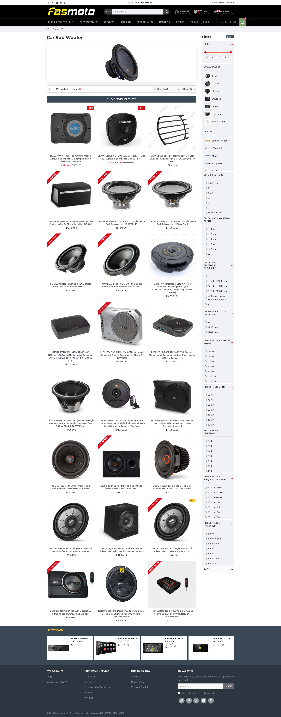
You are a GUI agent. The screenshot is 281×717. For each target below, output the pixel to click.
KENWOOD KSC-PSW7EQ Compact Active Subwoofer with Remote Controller (172, 613)
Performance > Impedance (212, 524)
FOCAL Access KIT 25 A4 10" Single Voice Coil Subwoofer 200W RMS (121, 223)
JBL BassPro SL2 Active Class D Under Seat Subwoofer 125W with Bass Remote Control (172, 423)
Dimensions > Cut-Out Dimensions (216, 313)
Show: (185, 89)
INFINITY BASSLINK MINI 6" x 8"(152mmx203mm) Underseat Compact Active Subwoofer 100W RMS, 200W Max (70, 356)
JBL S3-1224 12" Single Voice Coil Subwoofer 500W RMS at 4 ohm (172, 487)
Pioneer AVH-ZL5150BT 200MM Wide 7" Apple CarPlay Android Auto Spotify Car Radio (128, 638)
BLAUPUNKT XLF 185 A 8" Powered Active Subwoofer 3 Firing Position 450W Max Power (70, 158)
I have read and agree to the (198, 693)
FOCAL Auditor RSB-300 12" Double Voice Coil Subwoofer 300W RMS (121, 285)
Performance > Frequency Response (215, 478)
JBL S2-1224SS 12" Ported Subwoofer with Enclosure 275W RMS (121, 487)
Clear (231, 37)
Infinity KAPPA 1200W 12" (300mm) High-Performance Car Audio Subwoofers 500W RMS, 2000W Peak (71, 423)
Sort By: (157, 89)
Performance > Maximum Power (217, 342)
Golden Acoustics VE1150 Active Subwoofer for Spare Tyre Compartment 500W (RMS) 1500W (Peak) (172, 288)
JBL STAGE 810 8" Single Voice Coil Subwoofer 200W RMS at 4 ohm (172, 550)
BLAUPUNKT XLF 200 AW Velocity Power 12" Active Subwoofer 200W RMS (121, 157)
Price (207, 44)
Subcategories (212, 67)
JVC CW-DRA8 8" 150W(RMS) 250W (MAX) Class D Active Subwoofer (70, 612)
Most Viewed (55, 630)
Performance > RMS (214, 387)
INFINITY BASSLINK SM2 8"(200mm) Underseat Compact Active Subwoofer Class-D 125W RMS (172, 355)
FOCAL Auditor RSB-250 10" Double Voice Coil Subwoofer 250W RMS (70, 285)
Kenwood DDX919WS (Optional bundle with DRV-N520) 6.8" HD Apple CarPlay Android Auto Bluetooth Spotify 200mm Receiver (223, 638)
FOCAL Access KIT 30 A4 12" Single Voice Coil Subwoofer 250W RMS (172, 223)
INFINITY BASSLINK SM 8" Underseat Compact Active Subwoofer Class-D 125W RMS (121, 355)
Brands (208, 131)
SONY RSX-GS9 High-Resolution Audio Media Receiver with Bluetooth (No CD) (81, 638)
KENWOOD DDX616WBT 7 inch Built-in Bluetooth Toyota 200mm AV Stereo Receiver (175, 638)
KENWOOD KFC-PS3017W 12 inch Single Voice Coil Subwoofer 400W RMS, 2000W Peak (121, 613)
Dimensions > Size (213, 175)
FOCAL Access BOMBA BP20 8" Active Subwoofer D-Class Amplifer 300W (71, 223)
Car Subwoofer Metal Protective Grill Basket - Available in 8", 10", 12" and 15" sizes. (172, 158)
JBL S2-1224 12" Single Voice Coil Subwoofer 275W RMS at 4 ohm (71, 487)
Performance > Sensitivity (212, 432)
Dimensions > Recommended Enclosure (211, 265)
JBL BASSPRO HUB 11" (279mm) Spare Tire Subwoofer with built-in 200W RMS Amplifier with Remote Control (121, 423)
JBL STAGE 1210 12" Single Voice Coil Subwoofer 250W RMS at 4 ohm (71, 550)
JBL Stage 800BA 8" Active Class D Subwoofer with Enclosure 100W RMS (121, 550)
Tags (206, 569)
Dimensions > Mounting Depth (217, 220)
